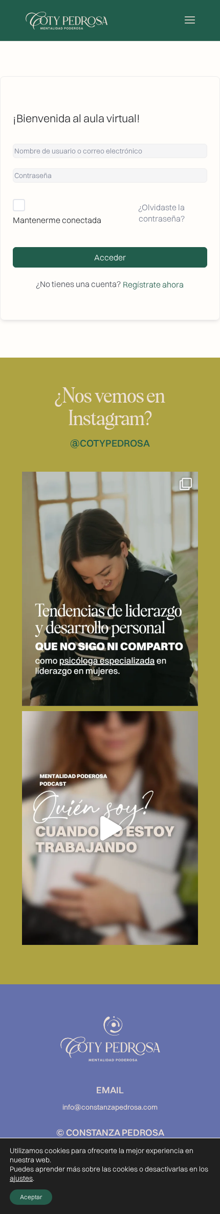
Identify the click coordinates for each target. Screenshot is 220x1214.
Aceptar (31, 1197)
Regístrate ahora (153, 284)
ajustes (21, 1178)
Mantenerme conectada (57, 220)
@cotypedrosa (110, 443)
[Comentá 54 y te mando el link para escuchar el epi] (110, 828)
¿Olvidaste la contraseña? (161, 213)
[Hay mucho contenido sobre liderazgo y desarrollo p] (110, 589)
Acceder (110, 257)
